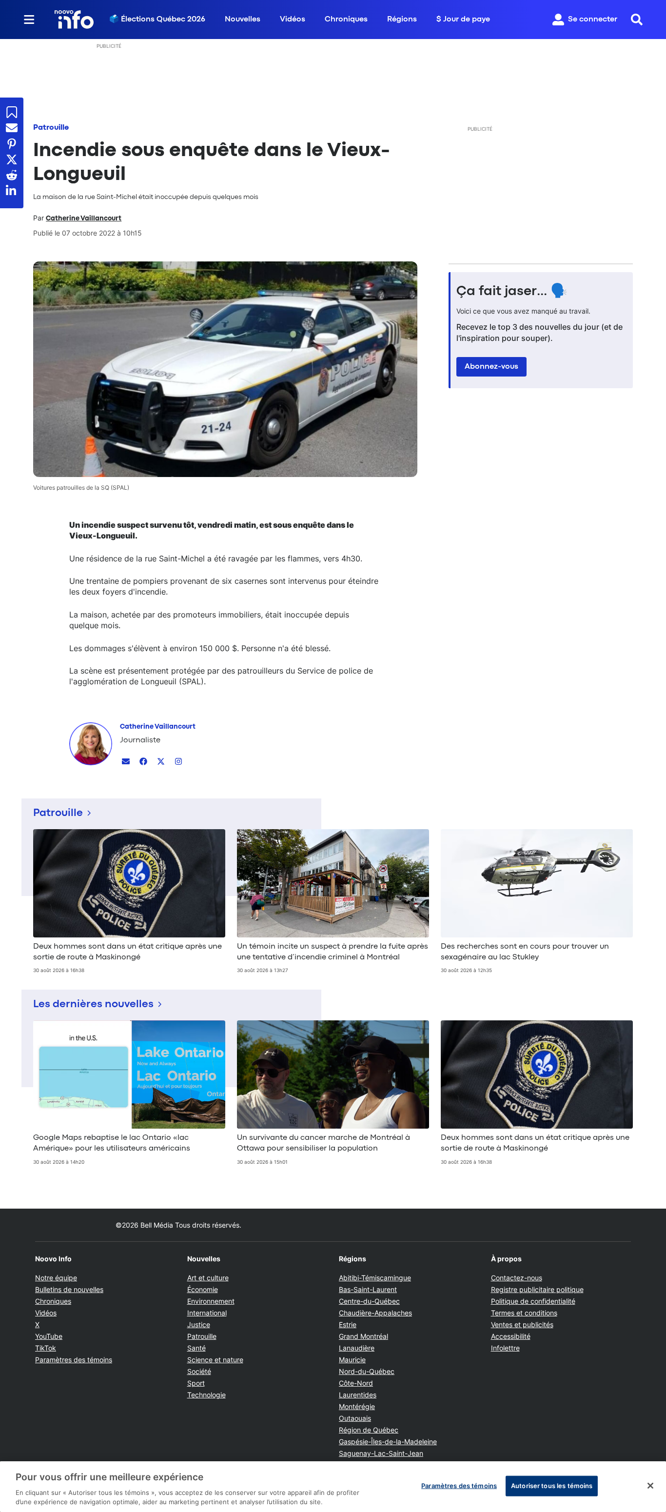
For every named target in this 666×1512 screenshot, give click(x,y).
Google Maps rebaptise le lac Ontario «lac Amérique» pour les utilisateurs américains (111, 1143)
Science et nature (215, 1359)
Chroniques (346, 19)
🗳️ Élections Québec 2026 (157, 19)
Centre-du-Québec (369, 1301)
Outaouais (355, 1418)
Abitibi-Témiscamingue (375, 1277)
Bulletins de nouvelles (69, 1289)
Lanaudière (356, 1348)
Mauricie (352, 1359)
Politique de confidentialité (533, 1301)
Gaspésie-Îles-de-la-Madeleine (388, 1441)
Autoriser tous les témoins (551, 1486)
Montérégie (357, 1406)
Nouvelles (242, 19)
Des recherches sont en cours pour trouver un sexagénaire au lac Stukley (525, 952)
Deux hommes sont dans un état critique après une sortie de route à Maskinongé (127, 952)
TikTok (45, 1348)
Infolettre (505, 1348)
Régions (402, 19)
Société (199, 1371)
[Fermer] (650, 1485)
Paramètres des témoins (73, 1360)
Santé (196, 1348)
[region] (333, 1486)
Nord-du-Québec (366, 1371)
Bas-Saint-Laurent (368, 1289)
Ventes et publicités (522, 1324)
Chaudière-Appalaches (375, 1313)
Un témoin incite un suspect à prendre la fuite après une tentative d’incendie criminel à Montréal (332, 952)
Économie (202, 1289)
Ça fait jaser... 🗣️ (512, 292)
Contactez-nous (516, 1277)
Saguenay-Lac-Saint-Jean (381, 1453)
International (207, 1313)
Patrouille (51, 127)
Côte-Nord (356, 1383)
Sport (196, 1383)
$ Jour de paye (463, 19)
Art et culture (208, 1277)
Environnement (211, 1301)
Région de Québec (368, 1430)
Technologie (206, 1395)
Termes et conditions (524, 1313)
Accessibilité (510, 1336)
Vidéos (292, 19)
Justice (198, 1324)
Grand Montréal (363, 1336)
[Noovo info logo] (74, 19)
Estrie (347, 1324)
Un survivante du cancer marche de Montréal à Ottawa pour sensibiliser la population (323, 1143)
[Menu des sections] (29, 19)
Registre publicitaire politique (537, 1289)
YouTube (48, 1336)
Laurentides (357, 1395)
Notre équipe (56, 1277)
